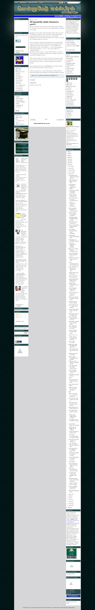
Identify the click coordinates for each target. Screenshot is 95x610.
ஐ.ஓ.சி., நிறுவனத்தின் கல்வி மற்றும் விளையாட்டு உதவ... (73, 367)
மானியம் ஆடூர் (69, 71)
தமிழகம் (17, 78)
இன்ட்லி (67, 537)
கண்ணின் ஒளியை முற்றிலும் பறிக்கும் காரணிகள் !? (72, 416)
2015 (69, 157)
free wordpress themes (55, 607)
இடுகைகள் (19, 314)
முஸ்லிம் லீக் (69, 113)
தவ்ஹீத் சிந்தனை (23, 2)
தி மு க (17, 119)
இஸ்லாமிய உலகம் (19, 71)
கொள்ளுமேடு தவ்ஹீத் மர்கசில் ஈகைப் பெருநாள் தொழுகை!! (74, 177)
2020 (69, 151)
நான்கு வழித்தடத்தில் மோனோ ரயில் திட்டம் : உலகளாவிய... (73, 318)
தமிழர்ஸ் (75, 536)
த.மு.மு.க (68, 116)
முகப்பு (16, 2)
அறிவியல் (17, 68)
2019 (69, 153)
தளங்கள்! (41, 2)
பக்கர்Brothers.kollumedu (73, 127)
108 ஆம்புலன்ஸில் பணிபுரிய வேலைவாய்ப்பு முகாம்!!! (74, 285)
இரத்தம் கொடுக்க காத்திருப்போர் (73, 56)
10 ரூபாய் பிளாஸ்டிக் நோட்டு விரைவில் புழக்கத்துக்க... (72, 214)
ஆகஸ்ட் (70, 173)
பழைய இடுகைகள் (60, 119)
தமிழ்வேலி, (72, 537)
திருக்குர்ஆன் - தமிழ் (20, 321)
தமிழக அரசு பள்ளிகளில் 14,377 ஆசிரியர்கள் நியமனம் (73, 255)
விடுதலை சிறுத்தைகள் (20, 124)
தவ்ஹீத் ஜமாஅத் (70, 111)
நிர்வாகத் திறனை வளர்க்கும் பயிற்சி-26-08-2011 (74, 237)
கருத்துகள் (19, 316)
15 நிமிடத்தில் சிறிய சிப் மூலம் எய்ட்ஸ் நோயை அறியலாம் (73, 404)
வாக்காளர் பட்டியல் (70, 40)
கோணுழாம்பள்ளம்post (71, 63)
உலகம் (17, 73)
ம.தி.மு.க (17, 122)
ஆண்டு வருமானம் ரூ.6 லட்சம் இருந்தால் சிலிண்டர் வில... (73, 449)
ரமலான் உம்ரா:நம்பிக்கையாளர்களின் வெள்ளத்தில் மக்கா (74, 264)
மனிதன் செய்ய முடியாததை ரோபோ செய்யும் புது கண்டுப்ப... (74, 469)
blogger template (71, 607)
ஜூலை (70, 494)
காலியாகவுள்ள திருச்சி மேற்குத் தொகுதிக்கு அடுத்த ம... (73, 465)
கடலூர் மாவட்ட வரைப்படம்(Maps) (73, 45)
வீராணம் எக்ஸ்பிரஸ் (19, 100)
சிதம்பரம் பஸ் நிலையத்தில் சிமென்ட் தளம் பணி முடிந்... (74, 310)
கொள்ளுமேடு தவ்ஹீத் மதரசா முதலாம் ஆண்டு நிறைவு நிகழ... (74, 480)
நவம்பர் (70, 168)
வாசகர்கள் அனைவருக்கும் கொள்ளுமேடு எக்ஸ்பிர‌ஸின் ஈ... (74, 191)
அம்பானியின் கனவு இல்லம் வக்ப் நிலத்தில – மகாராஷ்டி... (74, 454)
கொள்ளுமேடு (18, 76)
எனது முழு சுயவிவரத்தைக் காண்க (72, 146)
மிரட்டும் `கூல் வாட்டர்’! (73, 334)
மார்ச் (70, 501)
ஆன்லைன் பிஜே (70, 109)
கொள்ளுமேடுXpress (33, 607)
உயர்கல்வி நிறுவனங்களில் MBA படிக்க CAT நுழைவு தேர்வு (73, 280)
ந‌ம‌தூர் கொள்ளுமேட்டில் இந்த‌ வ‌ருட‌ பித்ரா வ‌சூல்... (73, 181)
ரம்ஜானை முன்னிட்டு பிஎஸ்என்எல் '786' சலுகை (73, 332)
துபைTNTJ (69, 61)
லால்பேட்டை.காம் (70, 73)
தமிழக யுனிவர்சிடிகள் (71, 42)
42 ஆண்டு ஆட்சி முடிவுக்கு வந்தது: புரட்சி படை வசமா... (74, 259)
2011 (69, 164)
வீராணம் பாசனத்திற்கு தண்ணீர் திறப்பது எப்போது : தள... (73, 487)
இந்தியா (17, 70)
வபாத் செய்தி (18, 88)
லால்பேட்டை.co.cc (70, 70)
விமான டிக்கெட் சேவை (33, 2)
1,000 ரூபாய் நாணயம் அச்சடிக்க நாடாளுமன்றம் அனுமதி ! (74, 362)
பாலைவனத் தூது (70, 60)
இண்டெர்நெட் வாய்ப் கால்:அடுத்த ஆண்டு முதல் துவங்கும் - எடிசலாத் (21, 247)
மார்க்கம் (17, 83)
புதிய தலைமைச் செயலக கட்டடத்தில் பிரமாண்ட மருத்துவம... (73, 306)
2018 (69, 155)
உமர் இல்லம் (18, 96)
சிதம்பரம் (68, 54)
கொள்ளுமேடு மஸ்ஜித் (71, 49)
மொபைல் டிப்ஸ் (18, 86)
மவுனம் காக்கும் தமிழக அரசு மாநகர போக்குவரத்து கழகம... (74, 199)
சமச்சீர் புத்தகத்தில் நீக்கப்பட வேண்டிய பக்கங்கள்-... (73, 371)
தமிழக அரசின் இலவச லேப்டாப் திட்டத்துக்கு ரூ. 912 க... (74, 445)
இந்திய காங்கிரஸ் (19, 117)
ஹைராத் (17, 103)
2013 (69, 160)
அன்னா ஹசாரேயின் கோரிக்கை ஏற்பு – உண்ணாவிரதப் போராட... (74, 209)
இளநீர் (70, 391)
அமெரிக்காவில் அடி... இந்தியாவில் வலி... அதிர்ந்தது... (73, 428)
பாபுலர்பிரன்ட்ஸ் (69, 115)
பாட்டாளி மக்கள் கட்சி (20, 120)
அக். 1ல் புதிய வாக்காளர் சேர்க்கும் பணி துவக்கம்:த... (73, 294)
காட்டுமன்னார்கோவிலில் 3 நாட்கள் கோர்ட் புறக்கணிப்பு (74, 458)
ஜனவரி (70, 505)
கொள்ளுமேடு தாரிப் (19, 105)
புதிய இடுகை (33, 119)
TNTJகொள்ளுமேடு (19, 98)
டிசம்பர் (70, 166)
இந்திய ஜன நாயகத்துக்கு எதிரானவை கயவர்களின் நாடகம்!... (73, 250)
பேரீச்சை (70, 377)
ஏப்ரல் (70, 499)
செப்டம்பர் (71, 171)
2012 (69, 162)
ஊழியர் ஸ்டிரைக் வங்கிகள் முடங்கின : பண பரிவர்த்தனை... (74, 440)
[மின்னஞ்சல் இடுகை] (57, 75)
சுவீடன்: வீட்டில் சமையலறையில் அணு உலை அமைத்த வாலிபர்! (74, 436)
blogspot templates (64, 607)
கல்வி (17, 75)
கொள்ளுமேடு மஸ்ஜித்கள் (20, 101)
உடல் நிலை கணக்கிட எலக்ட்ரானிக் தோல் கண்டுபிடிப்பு (73, 338)
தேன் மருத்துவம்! (72, 461)
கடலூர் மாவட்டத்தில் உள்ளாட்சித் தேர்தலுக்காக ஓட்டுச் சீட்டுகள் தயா (21, 274)
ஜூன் (70, 495)
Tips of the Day (19, 90)
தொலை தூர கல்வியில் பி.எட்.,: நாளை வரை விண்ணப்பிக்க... (73, 395)
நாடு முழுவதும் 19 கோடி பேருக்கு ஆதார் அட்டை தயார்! (74, 381)
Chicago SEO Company (46, 607)
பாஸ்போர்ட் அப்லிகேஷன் (71, 44)
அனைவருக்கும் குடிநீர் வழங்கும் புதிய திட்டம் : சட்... (73, 412)
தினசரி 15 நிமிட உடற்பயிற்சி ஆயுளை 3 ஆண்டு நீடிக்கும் (74, 323)
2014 (69, 159)
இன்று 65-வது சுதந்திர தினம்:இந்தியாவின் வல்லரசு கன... (73, 346)
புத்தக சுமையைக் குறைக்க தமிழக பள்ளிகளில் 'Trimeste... (74, 226)
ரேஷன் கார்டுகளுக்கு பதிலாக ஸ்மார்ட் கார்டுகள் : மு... (73, 289)
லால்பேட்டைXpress (70, 68)
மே (69, 497)
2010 (69, 507)
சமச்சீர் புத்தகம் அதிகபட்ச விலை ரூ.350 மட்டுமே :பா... (74, 350)
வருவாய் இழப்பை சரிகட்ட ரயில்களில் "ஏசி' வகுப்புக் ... (74, 421)
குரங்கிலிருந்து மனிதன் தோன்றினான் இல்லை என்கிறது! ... (73, 218)
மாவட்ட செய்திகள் (19, 85)
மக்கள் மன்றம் (18, 80)
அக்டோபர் (71, 170)
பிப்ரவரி (70, 503)
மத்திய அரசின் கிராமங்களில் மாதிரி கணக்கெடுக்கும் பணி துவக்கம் (21, 261)
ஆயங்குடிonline (70, 58)
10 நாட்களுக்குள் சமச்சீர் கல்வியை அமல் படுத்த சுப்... (73, 399)
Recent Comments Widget (20, 35)
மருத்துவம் (18, 81)
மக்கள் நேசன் (18, 106)
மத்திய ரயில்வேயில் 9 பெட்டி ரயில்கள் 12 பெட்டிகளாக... (73, 327)
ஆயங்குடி (68, 66)
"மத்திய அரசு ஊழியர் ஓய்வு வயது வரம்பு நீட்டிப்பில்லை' (73, 389)
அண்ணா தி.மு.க (19, 115)
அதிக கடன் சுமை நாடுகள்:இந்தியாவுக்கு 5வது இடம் (73, 358)
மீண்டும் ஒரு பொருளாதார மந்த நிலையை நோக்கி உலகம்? (73, 298)
